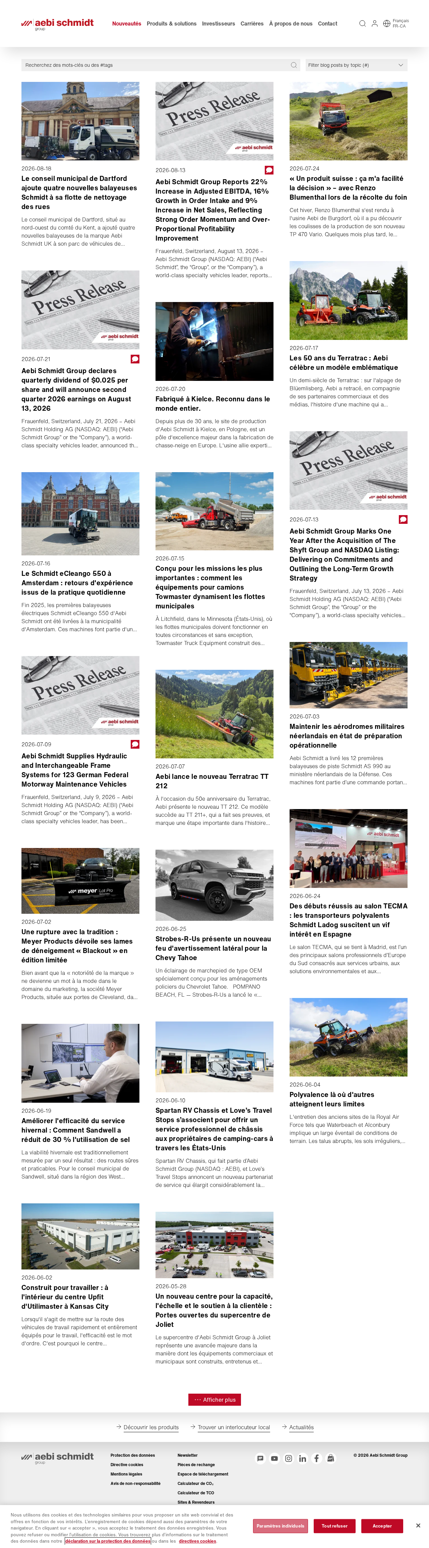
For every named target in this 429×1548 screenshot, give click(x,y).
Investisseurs (218, 23)
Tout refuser (335, 1526)
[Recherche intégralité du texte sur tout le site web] (362, 23)
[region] (214, 1526)
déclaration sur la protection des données (107, 1541)
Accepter (382, 1526)
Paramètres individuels (280, 1526)
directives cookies (197, 1541)
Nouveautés (126, 23)
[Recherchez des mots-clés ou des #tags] (294, 65)
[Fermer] (418, 1525)
